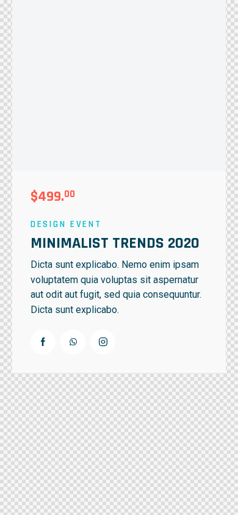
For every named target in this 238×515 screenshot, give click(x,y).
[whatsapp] (72, 342)
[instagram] (102, 342)
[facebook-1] (43, 342)
